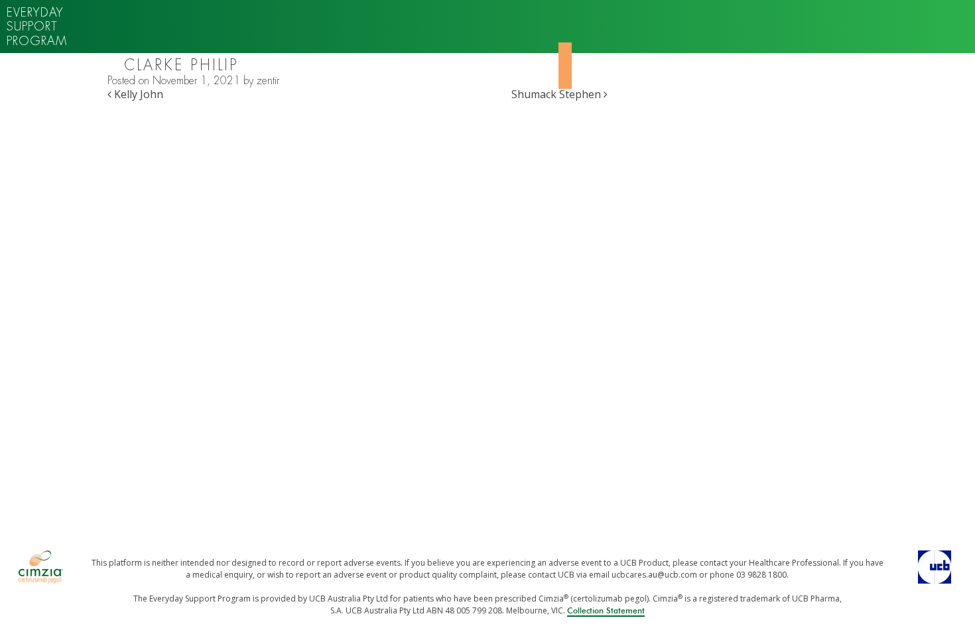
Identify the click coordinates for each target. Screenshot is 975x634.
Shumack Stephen (557, 94)
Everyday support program (37, 26)
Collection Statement (606, 611)
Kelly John (137, 94)
